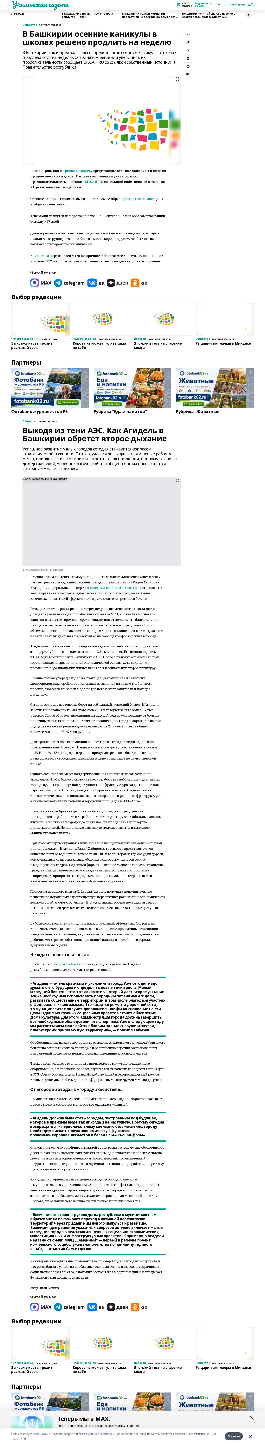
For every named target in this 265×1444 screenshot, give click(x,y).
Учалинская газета (39, 4)
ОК (225, 4)
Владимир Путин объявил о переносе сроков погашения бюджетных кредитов (208, 15)
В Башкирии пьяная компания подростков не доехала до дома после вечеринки (149, 15)
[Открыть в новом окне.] (41, 282)
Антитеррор (237, 4)
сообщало (45, 255)
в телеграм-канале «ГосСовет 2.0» (114, 587)
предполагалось (76, 170)
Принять (234, 1436)
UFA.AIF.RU (94, 181)
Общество (30, 25)
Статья (17, 14)
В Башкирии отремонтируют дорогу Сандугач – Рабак (87, 15)
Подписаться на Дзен (203, 4)
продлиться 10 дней (138, 198)
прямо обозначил (72, 964)
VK (218, 4)
